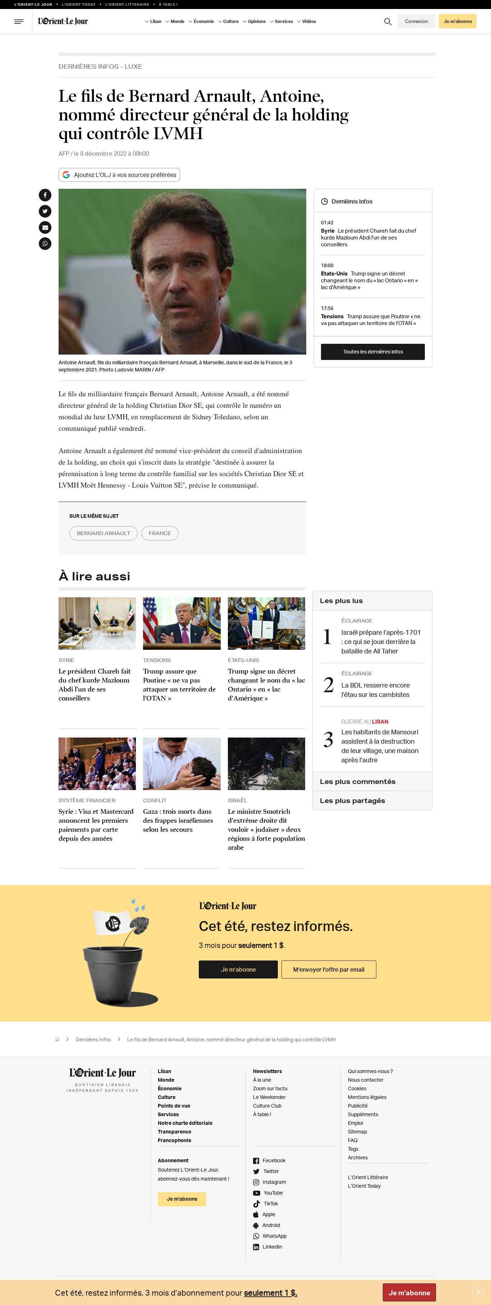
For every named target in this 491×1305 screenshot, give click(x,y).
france (160, 533)
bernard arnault (103, 533)
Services (168, 1114)
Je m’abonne (238, 969)
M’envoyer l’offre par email (328, 969)
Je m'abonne (409, 1292)
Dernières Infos (89, 66)
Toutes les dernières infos (373, 351)
